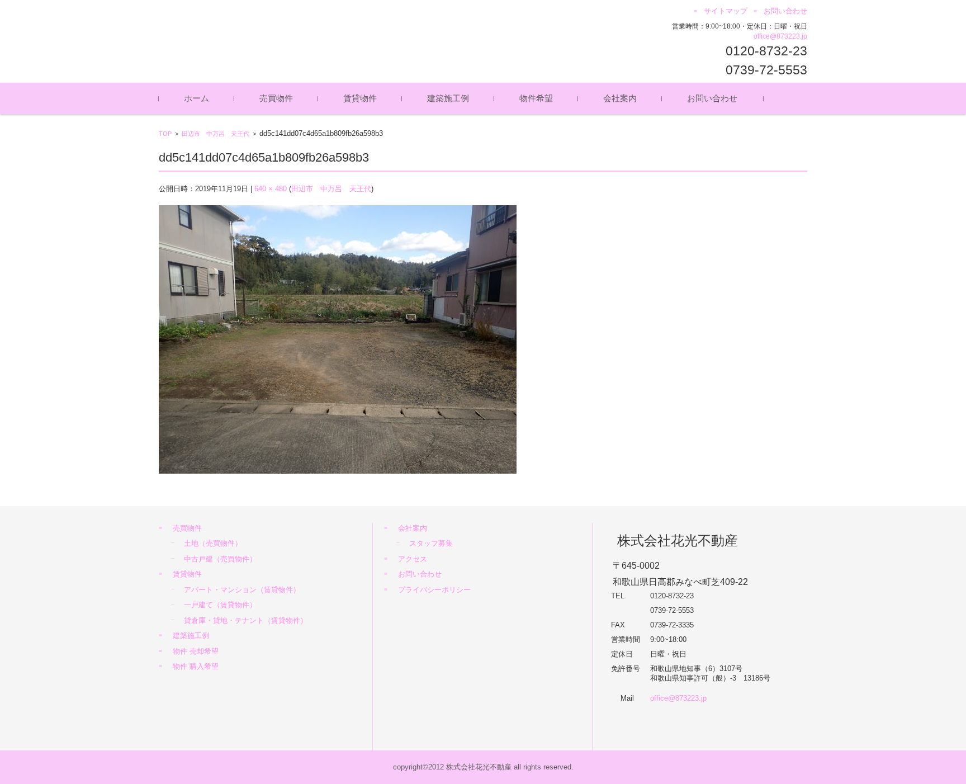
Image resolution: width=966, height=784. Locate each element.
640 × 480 (270, 189)
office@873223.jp (780, 36)
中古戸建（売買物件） (220, 559)
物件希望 (536, 98)
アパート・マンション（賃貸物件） (242, 589)
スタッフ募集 (431, 543)
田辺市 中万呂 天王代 (215, 133)
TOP (165, 133)
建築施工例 (448, 98)
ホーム (196, 98)
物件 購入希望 (196, 666)
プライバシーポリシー (434, 589)
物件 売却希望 (196, 651)
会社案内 (620, 98)
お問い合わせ (712, 98)
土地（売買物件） (213, 543)
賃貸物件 (360, 98)
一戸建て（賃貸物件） (220, 605)
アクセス (412, 559)
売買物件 (276, 98)
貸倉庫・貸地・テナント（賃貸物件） (245, 620)
